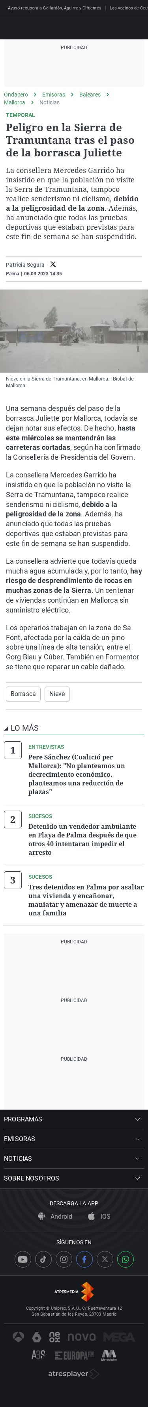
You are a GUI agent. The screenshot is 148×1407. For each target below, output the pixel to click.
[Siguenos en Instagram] (64, 1259)
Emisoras (53, 94)
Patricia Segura (25, 265)
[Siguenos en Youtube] (23, 1259)
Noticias (49, 102)
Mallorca (14, 102)
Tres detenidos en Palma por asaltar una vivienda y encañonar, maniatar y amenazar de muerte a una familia (86, 900)
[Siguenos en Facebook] (84, 1259)
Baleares (90, 94)
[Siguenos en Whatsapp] (125, 1259)
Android (60, 1216)
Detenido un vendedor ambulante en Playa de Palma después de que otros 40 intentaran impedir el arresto (82, 839)
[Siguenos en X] (105, 1259)
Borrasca (23, 694)
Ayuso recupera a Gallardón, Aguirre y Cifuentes (54, 8)
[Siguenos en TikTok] (43, 1259)
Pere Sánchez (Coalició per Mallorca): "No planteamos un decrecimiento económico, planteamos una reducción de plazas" (76, 774)
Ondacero (16, 94)
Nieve (57, 694)
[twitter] (53, 265)
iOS (105, 1216)
